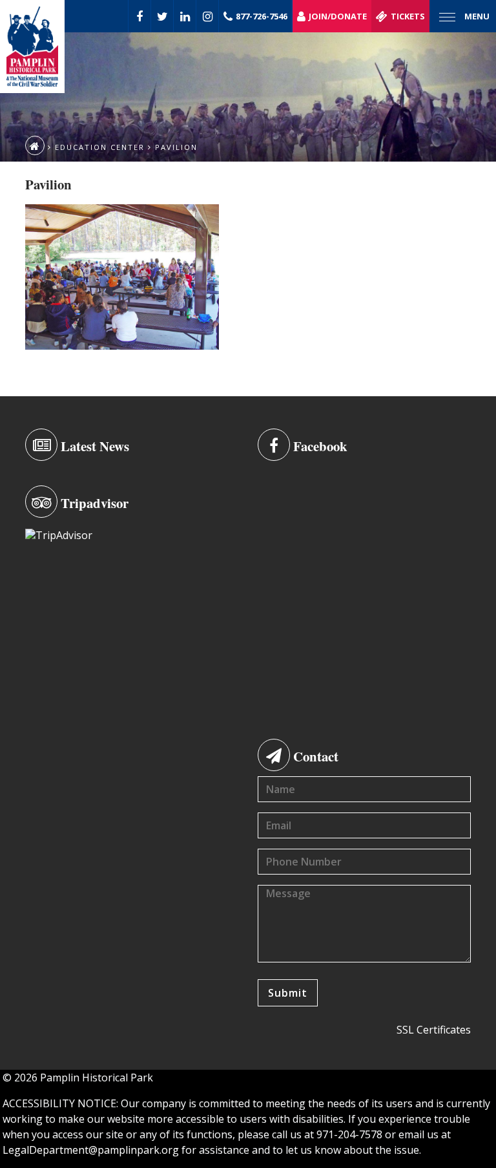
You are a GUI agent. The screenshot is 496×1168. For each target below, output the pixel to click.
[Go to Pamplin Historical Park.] (35, 145)
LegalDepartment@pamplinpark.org (91, 1150)
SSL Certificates (434, 1030)
